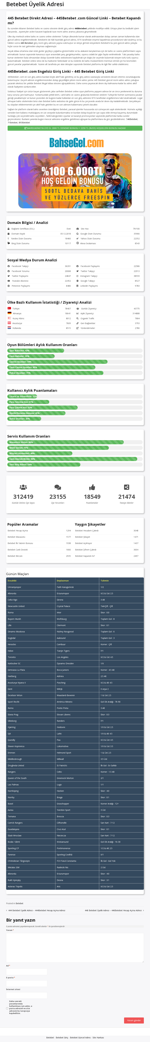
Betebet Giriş (62, 1037)
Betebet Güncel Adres (80, 1037)
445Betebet (81, 28)
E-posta (10, 978)
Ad (8, 966)
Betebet (19, 903)
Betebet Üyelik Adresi (35, 4)
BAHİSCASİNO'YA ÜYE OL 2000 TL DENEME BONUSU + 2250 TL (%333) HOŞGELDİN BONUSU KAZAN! (76, 128)
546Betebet (132, 119)
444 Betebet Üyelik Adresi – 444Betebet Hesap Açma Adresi (36, 910)
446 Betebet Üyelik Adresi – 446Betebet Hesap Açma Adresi (113, 910)
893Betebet (24, 122)
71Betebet (13, 122)
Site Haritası (98, 1037)
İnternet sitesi (13, 989)
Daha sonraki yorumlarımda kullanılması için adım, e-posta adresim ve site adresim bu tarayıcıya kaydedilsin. (21, 1007)
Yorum (10, 930)
